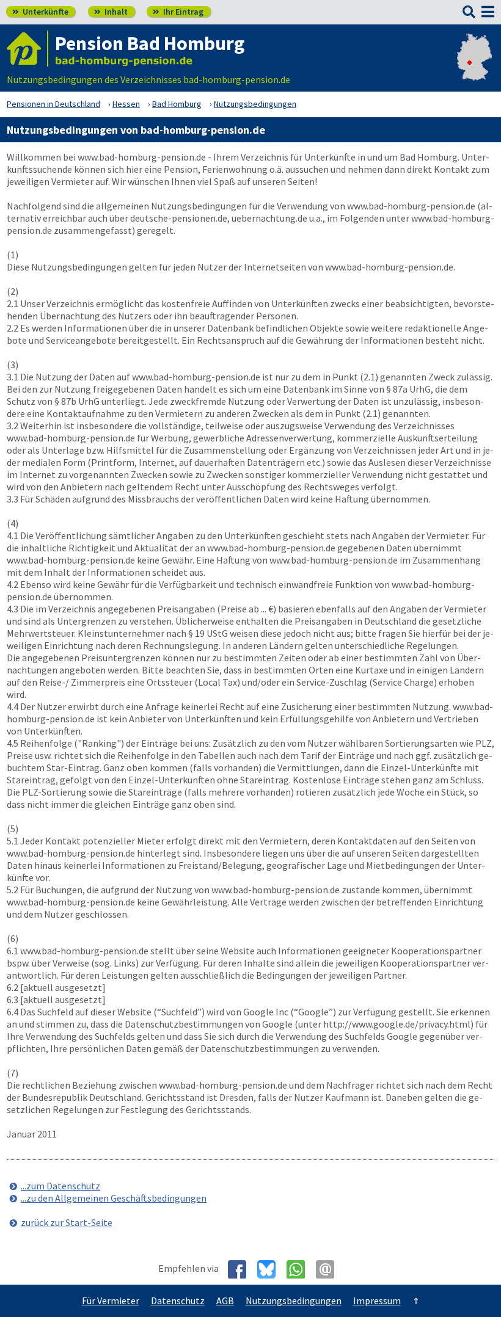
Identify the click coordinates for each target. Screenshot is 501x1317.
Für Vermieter (110, 1300)
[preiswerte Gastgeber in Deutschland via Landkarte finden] (474, 67)
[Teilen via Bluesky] (271, 1269)
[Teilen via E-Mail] (329, 1269)
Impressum (377, 1300)
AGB (225, 1300)
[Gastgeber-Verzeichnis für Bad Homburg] (27, 49)
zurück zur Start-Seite (66, 1222)
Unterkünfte (40, 11)
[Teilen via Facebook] (241, 1269)
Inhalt (111, 11)
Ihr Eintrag (178, 11)
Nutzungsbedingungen (294, 1300)
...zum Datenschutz (60, 1186)
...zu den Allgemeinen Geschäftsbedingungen (114, 1198)
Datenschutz (178, 1300)
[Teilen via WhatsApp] (300, 1269)
